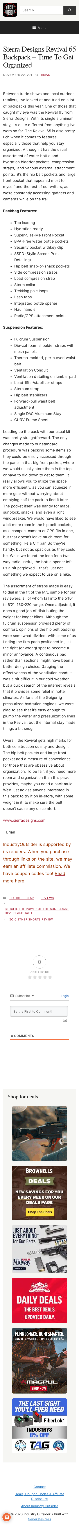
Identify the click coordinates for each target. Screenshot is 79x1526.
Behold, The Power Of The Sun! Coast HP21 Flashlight (37, 911)
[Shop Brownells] (39, 1193)
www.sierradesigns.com (24, 820)
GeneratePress (39, 1519)
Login (64, 996)
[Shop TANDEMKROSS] (39, 1133)
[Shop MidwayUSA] (39, 1249)
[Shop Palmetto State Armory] (39, 1300)
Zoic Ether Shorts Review (31, 919)
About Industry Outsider (39, 1506)
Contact (40, 1487)
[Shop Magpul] (39, 1361)
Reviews (47, 898)
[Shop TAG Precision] (39, 1425)
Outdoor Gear (21, 898)
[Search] (69, 11)
